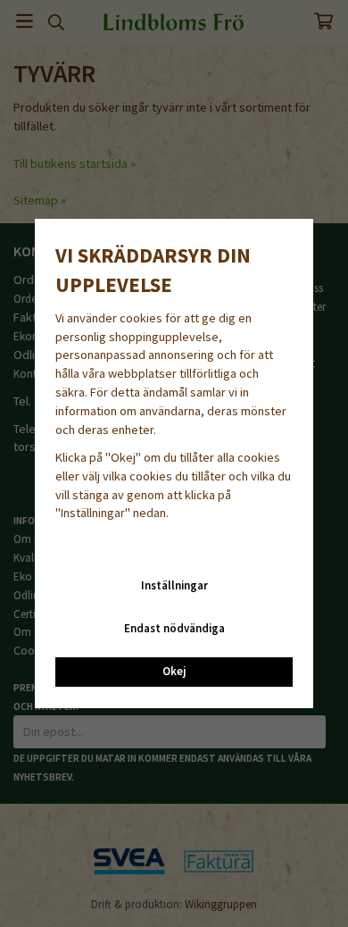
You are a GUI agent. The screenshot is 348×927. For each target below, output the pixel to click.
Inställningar (174, 585)
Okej (174, 671)
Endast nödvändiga (174, 628)
